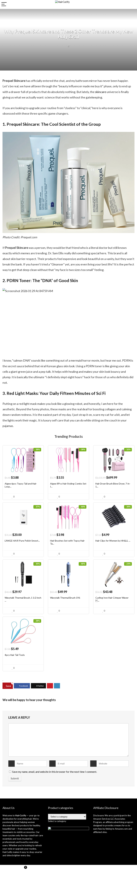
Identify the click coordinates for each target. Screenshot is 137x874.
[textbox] (57, 821)
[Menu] (4, 4)
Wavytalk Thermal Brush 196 (65, 597)
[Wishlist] (68, 869)
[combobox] (57, 821)
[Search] (132, 4)
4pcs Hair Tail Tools (15, 654)
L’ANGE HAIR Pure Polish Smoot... (22, 540)
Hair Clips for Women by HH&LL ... (112, 540)
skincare (101, 92)
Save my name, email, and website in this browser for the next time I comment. (54, 771)
